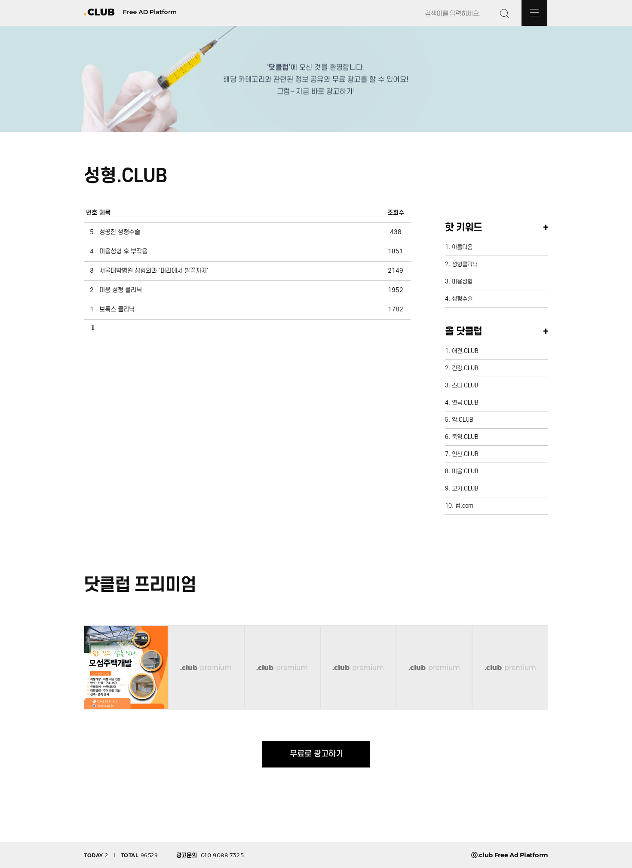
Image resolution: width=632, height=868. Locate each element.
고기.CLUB (465, 488)
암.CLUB (462, 420)
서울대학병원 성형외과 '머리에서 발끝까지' (154, 270)
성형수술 (462, 298)
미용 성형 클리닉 (120, 290)
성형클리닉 (465, 264)
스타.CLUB (465, 385)
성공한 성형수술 (119, 232)
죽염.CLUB (465, 437)
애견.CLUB (465, 351)
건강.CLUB (465, 368)
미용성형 (462, 281)
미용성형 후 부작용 (123, 251)
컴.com (464, 506)
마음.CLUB (465, 471)
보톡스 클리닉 (117, 309)
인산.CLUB (465, 454)
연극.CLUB (465, 402)
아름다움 (462, 247)
